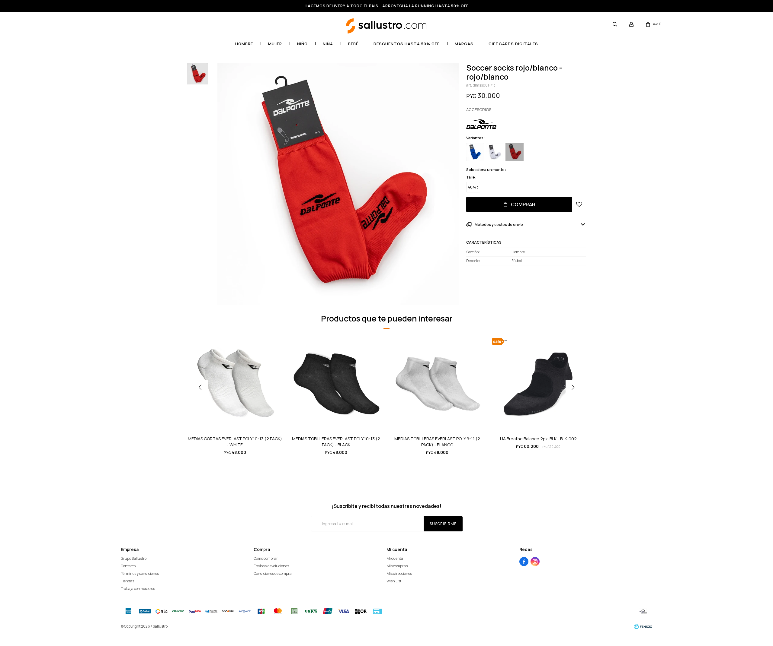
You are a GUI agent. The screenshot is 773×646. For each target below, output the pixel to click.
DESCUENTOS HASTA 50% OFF (407, 43)
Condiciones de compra (273, 573)
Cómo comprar (266, 558)
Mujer (275, 43)
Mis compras (397, 565)
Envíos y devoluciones (271, 565)
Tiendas (127, 581)
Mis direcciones (399, 573)
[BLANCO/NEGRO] (495, 152)
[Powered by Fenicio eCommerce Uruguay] (643, 626)
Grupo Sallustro (133, 558)
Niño (302, 43)
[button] (614, 24)
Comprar (523, 204)
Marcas (464, 43)
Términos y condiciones (140, 573)
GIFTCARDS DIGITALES (513, 43)
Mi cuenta (394, 558)
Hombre (244, 43)
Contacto (128, 565)
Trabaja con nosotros (138, 588)
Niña (328, 43)
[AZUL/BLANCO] (475, 152)
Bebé (353, 43)
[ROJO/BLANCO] (514, 152)
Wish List (393, 581)
